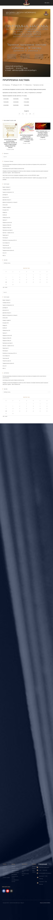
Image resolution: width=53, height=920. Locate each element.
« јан (3, 287)
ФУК (3, 255)
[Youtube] (7, 891)
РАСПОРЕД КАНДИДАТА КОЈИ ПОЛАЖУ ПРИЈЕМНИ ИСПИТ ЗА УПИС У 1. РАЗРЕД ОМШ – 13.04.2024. (26, 138)
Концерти (5, 210)
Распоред (5, 237)
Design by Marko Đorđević (45, 902)
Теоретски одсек (6, 247)
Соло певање (5, 242)
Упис (4, 253)
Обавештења (28, 85)
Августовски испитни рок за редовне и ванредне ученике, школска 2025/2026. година (21, 175)
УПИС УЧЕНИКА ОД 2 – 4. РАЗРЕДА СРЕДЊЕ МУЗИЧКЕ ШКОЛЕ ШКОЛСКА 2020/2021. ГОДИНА (42, 134)
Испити (4, 204)
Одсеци (4, 220)
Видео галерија (6, 187)
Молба (4, 215)
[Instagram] (11, 891)
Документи (5, 197)
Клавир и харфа (6, 207)
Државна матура (6, 199)
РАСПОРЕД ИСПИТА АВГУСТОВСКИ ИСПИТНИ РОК (13, 168)
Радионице (5, 235)
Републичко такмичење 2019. (9, 240)
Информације (42, 864)
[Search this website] (26, 156)
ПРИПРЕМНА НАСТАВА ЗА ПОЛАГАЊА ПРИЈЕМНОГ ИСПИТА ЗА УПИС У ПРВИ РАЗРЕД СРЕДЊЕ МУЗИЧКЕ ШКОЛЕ (10, 143)
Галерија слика (6, 189)
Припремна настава (38, 85)
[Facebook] (4, 891)
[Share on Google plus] (33, 113)
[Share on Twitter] (30, 113)
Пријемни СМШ (6, 227)
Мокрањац (7, 85)
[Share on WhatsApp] (26, 113)
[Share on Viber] (23, 113)
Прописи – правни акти (8, 232)
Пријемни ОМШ (6, 225)
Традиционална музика (8, 250)
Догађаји (4, 194)
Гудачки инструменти (7, 192)
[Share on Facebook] (19, 113)
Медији (4, 212)
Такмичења (5, 245)
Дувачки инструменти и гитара (9, 202)
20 (6, 282)
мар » (6, 287)
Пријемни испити (6, 222)
